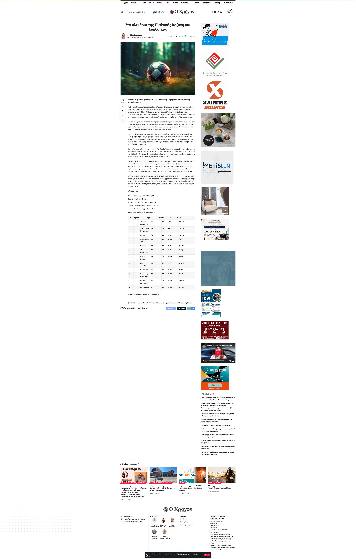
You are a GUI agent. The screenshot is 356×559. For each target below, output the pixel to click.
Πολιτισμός (141, 482)
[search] (122, 12)
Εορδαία (211, 482)
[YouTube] (215, 12)
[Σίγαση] (230, 361)
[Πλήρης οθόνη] (233, 361)
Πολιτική (168, 482)
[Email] (179, 36)
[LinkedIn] (220, 12)
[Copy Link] (182, 36)
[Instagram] (218, 12)
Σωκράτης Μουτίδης (163, 526)
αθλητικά (145, 303)
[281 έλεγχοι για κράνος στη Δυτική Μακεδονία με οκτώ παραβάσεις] (221, 475)
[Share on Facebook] (174, 36)
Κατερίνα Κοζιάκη (154, 537)
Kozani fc (139, 303)
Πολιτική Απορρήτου (183, 554)
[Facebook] (212, 12)
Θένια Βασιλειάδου (136, 35)
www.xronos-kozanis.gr (151, 294)
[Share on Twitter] (176, 36)
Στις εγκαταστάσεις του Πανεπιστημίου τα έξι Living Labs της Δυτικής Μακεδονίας (163, 488)
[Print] (185, 36)
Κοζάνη (133, 482)
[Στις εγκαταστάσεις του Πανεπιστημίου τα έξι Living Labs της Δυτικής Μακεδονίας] (163, 475)
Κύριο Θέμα (161, 482)
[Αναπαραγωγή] (203, 361)
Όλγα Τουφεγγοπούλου (164, 537)
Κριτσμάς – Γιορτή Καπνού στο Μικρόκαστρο (216, 425)
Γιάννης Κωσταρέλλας (154, 526)
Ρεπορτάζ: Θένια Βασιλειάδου (172, 303)
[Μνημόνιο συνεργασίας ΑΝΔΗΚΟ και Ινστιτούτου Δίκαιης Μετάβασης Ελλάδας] (192, 475)
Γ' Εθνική (151, 303)
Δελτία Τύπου (125, 482)
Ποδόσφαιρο (159, 303)
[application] (218, 353)
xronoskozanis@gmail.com (222, 534)
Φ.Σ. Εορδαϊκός (186, 303)
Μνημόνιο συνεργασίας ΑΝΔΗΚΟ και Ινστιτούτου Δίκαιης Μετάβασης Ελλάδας (191, 488)
